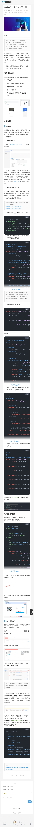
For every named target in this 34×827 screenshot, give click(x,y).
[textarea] (17, 797)
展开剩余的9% (16, 289)
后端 (27, 10)
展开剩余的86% (15, 441)
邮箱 (4, 789)
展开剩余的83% (15, 385)
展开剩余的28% (15, 571)
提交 (30, 801)
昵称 (4, 786)
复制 (27, 217)
